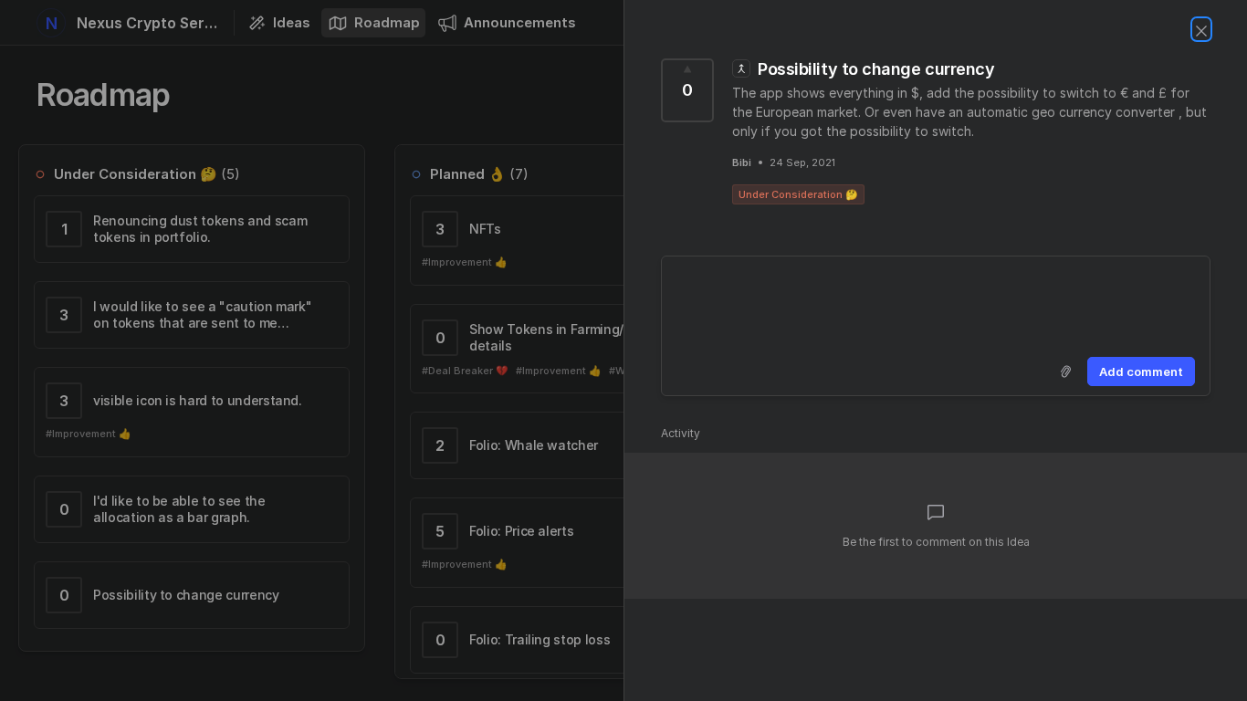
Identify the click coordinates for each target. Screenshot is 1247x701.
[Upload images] (1065, 371)
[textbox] (935, 303)
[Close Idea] (1201, 29)
